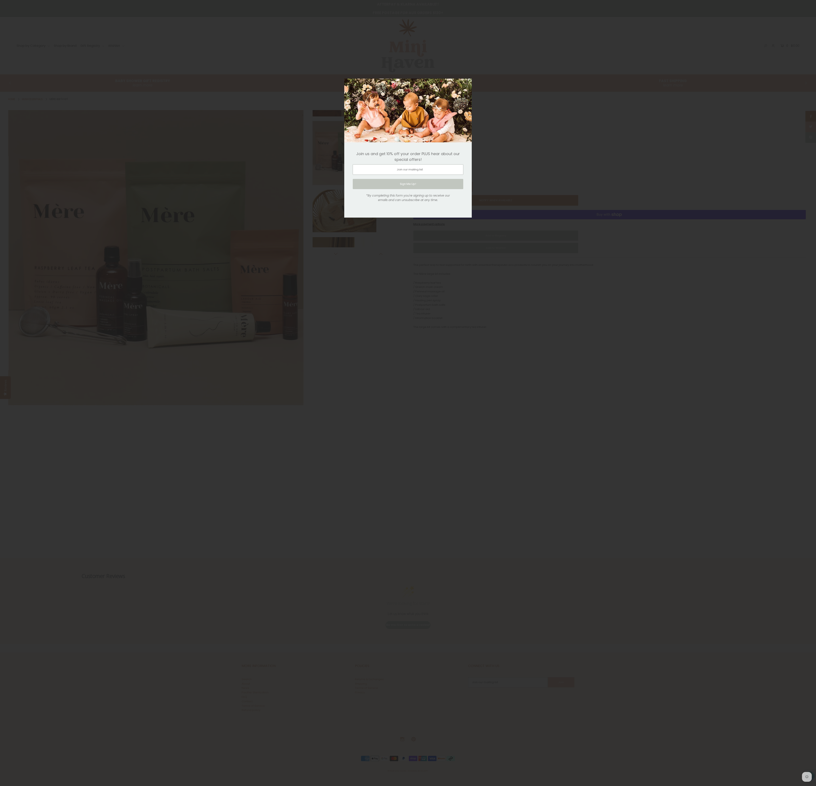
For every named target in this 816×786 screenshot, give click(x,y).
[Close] (467, 83)
